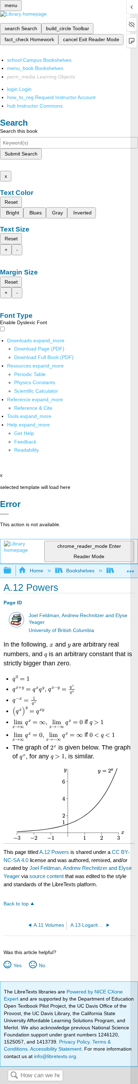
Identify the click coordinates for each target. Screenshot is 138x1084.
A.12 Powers (54, 852)
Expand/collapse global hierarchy (12, 570)
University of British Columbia (61, 630)
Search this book (19, 131)
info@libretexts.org (54, 1056)
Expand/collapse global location (130, 568)
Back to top (16, 903)
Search (14, 1075)
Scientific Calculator (36, 391)
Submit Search (21, 154)
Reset (11, 202)
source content (46, 876)
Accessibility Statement (55, 1049)
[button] (25, 442)
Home (36, 570)
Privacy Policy (74, 1042)
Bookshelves (80, 570)
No (42, 965)
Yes (17, 965)
